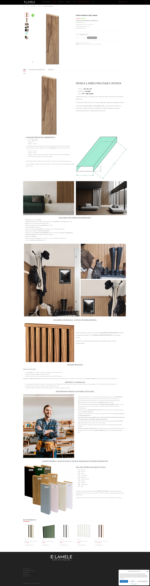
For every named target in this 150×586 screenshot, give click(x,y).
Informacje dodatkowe (37, 69)
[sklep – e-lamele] (29, 2)
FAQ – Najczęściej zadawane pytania (29, 570)
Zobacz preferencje (143, 581)
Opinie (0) (51, 69)
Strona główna (46, 1)
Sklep (54, 1)
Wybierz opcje (46, 545)
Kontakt (68, 1)
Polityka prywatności (134, 583)
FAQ (74, 1)
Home (24, 6)
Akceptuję (123, 581)
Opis (24, 69)
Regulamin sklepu (26, 572)
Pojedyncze (40, 6)
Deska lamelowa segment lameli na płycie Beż (31, 542)
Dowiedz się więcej (29, 545)
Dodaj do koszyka (92, 37)
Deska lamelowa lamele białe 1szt (82, 542)
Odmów (132, 581)
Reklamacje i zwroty (26, 574)
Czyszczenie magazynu (83, 1)
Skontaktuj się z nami (26, 568)
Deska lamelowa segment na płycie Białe (65, 542)
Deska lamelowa (33, 6)
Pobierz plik (84, 28)
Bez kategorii (82, 44)
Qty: (76, 37)
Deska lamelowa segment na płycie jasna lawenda (101, 542)
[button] (147, 571)
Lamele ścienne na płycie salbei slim (47, 542)
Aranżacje (61, 1)
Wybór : (77, 34)
